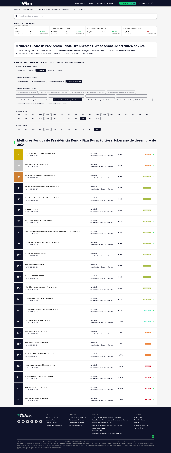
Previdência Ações (23, 81)
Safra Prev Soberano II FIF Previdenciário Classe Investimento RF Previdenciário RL (52, 231)
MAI (47, 129)
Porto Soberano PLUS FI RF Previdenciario (39, 298)
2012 (133, 114)
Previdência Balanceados (38, 81)
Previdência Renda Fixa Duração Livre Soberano (67, 100)
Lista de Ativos (50, 420)
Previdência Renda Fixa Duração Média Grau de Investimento (134, 100)
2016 (26, 118)
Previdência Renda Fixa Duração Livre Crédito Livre (132, 96)
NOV (90, 129)
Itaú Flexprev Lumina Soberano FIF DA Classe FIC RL (42, 242)
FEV (26, 129)
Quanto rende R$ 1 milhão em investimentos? (107, 425)
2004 (76, 114)
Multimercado (21, 70)
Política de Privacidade (141, 425)
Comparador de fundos (77, 423)
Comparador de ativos (76, 420)
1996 (19, 114)
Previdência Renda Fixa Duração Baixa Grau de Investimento (66, 96)
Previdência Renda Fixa (74, 81)
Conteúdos (100, 3)
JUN (55, 129)
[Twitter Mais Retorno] (27, 421)
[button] (85, 154)
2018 (40, 118)
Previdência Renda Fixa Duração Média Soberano (31, 103)
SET (76, 129)
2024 (83, 118)
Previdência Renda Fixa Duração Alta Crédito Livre (53, 92)
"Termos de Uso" (127, 445)
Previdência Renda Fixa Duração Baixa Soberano (100, 96)
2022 (69, 118)
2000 (47, 114)
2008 (104, 114)
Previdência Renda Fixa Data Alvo (27, 92)
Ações (60, 70)
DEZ (97, 129)
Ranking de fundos (52, 417)
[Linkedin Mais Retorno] (40, 421)
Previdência (41, 70)
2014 (147, 114)
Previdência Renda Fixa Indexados (57, 103)
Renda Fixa (51, 70)
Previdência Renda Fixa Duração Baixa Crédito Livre (32, 96)
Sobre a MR (110, 3)
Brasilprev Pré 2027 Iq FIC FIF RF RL (36, 343)
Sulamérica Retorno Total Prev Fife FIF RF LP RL (41, 287)
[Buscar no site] (152, 3)
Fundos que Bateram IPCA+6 (101, 423)
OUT (83, 129)
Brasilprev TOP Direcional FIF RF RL (36, 164)
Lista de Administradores (54, 425)
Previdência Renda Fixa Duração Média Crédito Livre (99, 100)
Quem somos (138, 417)
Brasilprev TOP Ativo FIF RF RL (35, 265)
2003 (69, 114)
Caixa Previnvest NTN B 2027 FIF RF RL (37, 320)
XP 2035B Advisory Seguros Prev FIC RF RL (39, 376)
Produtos (90, 3)
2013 (140, 114)
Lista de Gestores (51, 423)
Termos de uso (139, 428)
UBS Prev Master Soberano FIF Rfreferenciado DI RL (42, 187)
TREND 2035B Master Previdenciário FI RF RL (40, 365)
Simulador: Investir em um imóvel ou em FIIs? (107, 433)
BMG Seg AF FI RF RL (31, 209)
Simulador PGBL (97, 431)
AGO (69, 129)
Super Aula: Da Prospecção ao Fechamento (106, 417)
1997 (26, 114)
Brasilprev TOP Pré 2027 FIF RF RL (36, 332)
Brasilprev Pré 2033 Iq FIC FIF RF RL (36, 398)
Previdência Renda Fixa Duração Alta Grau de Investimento (88, 92)
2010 (119, 114)
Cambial (31, 70)
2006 (90, 114)
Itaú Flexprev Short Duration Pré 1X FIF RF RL (40, 153)
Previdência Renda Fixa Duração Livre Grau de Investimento (34, 100)
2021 (62, 118)
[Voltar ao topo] (153, 436)
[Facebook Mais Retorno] (31, 421)
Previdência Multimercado (56, 81)
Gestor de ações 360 (99, 428)
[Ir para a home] (25, 3)
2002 (62, 114)
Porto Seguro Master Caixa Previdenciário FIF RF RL (42, 198)
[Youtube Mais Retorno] (23, 421)
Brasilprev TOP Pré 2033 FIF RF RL (36, 387)
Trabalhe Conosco (140, 420)
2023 (76, 118)
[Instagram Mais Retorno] (18, 421)
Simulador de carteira (76, 425)
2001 (54, 114)
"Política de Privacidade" (140, 445)
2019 (47, 118)
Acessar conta (145, 3)
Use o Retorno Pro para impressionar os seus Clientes (110, 420)
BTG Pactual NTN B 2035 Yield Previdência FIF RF (41, 354)
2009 (111, 114)
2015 (19, 118)
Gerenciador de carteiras (77, 417)
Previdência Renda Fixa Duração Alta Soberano (121, 92)
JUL (62, 129)
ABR (40, 129)
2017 (33, 118)
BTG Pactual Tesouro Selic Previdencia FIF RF (40, 176)
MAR (33, 129)
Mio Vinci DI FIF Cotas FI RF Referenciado (38, 220)
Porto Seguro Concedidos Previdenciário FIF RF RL (41, 309)
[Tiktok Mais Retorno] (36, 421)
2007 (97, 114)
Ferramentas (79, 3)
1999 (40, 114)
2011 (126, 114)
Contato (137, 423)
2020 (54, 118)
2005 (83, 114)
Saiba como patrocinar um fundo (22, 25)
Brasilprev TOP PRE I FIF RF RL (35, 276)
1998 (33, 114)
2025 (90, 118)
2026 (97, 118)
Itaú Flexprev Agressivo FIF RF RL (36, 254)
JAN (19, 129)
